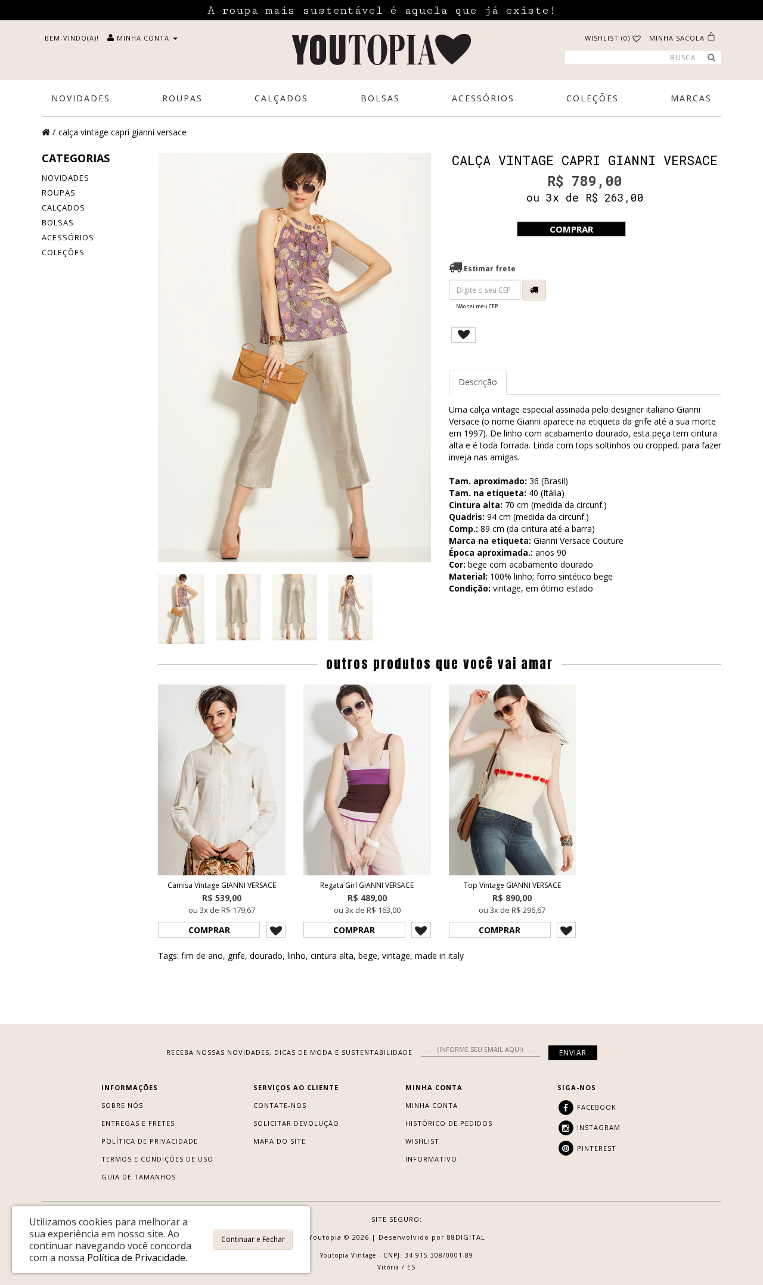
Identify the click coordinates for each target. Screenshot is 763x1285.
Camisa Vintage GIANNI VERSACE (222, 885)
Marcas (691, 98)
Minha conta (431, 1105)
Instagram (598, 1127)
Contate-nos (279, 1105)
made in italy (439, 955)
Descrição (477, 382)
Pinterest (595, 1148)
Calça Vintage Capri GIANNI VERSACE (122, 132)
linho (296, 955)
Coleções (63, 252)
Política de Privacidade (149, 1141)
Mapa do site (279, 1141)
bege (367, 955)
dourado (266, 955)
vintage (396, 955)
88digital (466, 1237)
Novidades (65, 177)
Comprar (571, 229)
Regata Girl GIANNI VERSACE (367, 885)
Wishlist (422, 1141)
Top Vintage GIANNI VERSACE (512, 885)
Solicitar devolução (296, 1123)
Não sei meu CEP (477, 306)
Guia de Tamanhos (138, 1176)
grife (236, 955)
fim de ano (202, 955)
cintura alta (332, 955)
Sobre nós (122, 1105)
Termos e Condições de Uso (157, 1158)
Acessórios (68, 237)
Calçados (63, 207)
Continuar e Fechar (253, 1239)
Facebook (595, 1107)
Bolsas (58, 222)
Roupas (59, 192)
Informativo (431, 1158)
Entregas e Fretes (138, 1123)
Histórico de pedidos (448, 1123)
